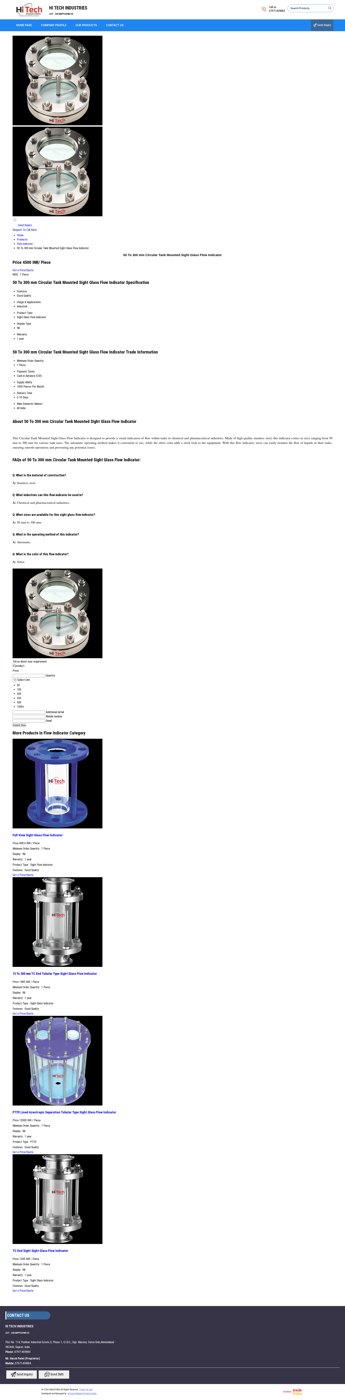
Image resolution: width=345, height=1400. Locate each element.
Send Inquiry (324, 25)
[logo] (29, 17)
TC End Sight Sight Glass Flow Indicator (40, 1251)
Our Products (86, 25)
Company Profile (53, 25)
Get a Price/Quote (23, 270)
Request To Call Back (25, 230)
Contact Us (115, 25)
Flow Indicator (25, 244)
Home (20, 235)
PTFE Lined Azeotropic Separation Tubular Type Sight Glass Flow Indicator (64, 1112)
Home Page (24, 25)
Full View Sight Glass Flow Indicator (38, 835)
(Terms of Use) (86, 1389)
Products (22, 239)
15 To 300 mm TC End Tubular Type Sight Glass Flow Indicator (55, 974)
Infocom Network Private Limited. (82, 1393)
